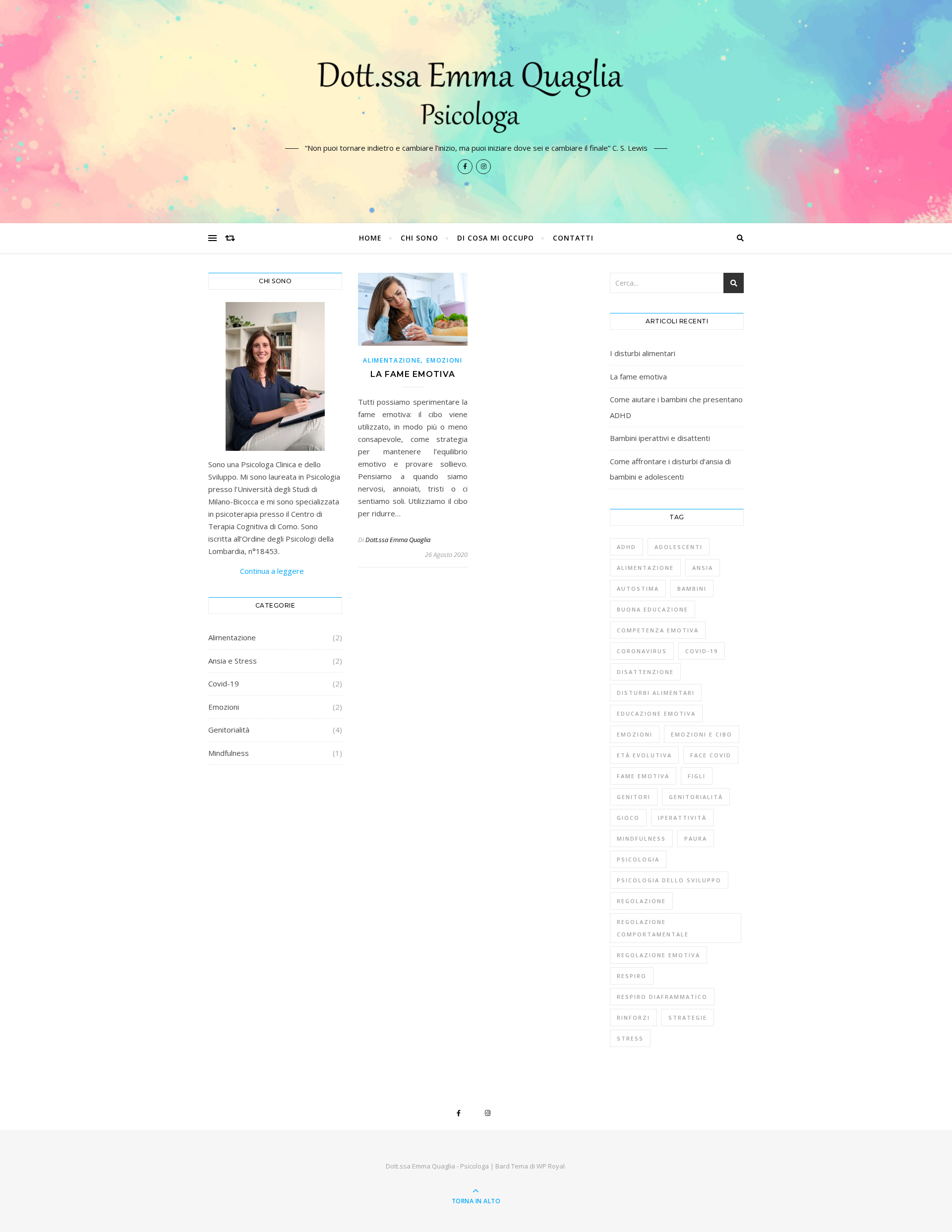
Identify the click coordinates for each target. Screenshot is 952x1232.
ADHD (626, 547)
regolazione (641, 901)
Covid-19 (223, 683)
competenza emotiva (658, 630)
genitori (634, 797)
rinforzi (633, 1017)
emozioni (635, 734)
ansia (702, 567)
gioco (628, 817)
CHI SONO (419, 238)
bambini (692, 588)
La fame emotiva (412, 374)
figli (697, 776)
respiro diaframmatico (662, 996)
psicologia (638, 859)
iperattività (682, 817)
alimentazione (645, 567)
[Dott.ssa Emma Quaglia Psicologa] (476, 93)
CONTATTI (573, 238)
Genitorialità (228, 730)
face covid (710, 755)
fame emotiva (643, 776)
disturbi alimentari (656, 692)
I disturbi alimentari (642, 353)
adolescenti (678, 547)
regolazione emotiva (658, 955)
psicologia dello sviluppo (669, 880)
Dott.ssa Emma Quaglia (397, 539)
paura (695, 838)
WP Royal (550, 1166)
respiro (632, 976)
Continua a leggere (256, 571)
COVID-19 (701, 651)
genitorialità (696, 797)
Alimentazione (232, 637)
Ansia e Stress (232, 661)
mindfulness (641, 838)
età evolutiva (644, 755)
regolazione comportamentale (653, 928)
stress (630, 1038)
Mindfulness (228, 753)
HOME (370, 238)
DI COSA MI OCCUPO (495, 238)
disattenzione (645, 672)
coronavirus (642, 651)
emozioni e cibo (701, 734)
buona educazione (652, 609)
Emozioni (223, 707)
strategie (687, 1017)
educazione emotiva (656, 713)
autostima (638, 588)
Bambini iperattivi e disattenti (660, 438)
